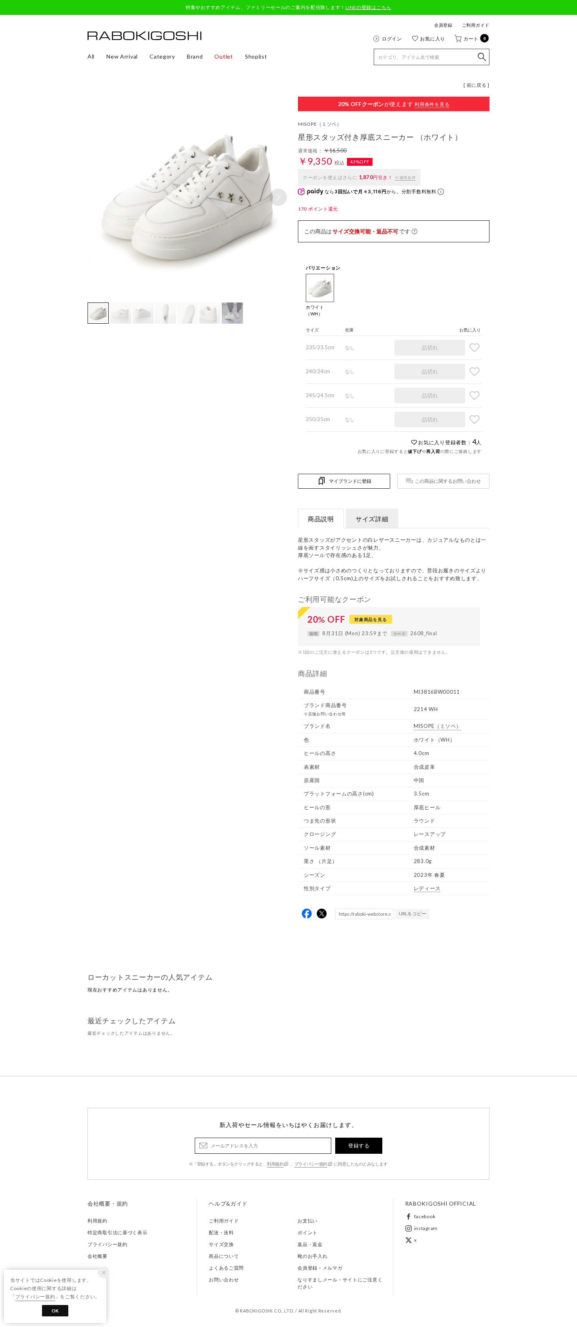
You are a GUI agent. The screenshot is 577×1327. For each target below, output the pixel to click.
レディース (427, 888)
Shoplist (256, 56)
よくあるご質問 (226, 1268)
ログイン (392, 38)
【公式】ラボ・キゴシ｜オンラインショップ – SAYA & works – (144, 36)
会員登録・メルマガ (320, 1268)
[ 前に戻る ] (476, 85)
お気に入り (432, 38)
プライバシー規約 (310, 1163)
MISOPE (320, 124)
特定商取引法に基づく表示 (118, 1232)
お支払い (308, 1221)
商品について (224, 1256)
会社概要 (98, 1256)
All (91, 56)
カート (475, 38)
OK (55, 1311)
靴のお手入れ (312, 1256)
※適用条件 (405, 177)
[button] (278, 197)
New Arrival (122, 56)
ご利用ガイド (475, 24)
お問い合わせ (224, 1280)
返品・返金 (310, 1244)
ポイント (308, 1232)
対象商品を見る (370, 619)
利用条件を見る (431, 104)
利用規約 (275, 1163)
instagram (426, 1228)
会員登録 (443, 24)
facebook (425, 1216)
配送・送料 (221, 1232)
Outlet (223, 56)
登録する (358, 1145)
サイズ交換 (221, 1244)
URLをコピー (412, 913)
